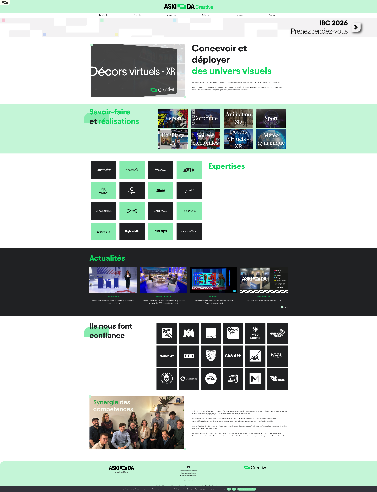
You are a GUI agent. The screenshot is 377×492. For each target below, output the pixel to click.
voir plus (285, 308)
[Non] (375, 489)
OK (229, 489)
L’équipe (239, 15)
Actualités (171, 15)
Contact (272, 15)
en (189, 481)
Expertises (138, 15)
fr (185, 481)
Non (234, 489)
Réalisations (104, 15)
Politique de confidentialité (246, 489)
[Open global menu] (5, 2)
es (192, 481)
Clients (205, 15)
